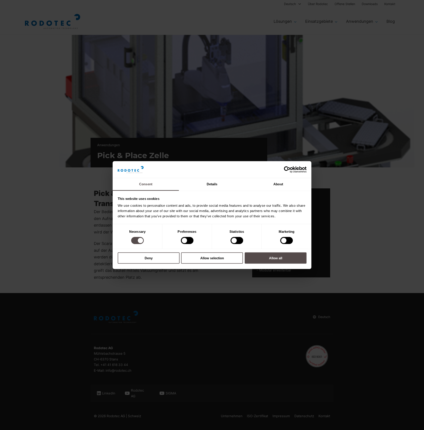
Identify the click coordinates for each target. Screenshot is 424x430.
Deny (149, 258)
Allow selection (212, 258)
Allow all (275, 258)
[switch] (187, 240)
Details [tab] (212, 184)
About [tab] (278, 184)
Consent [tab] (145, 184)
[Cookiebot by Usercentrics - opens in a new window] (287, 169)
